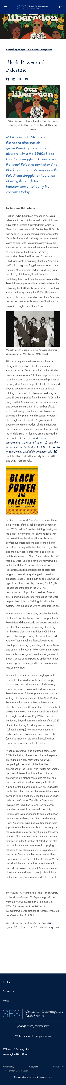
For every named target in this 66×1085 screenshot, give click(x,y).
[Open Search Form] (60, 7)
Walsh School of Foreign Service (33, 1036)
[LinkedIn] (14, 79)
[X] (20, 79)
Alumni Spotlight (15, 49)
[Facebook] (8, 79)
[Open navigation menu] (5, 7)
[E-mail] (26, 79)
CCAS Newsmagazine (39, 49)
